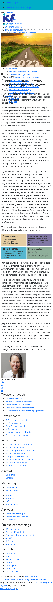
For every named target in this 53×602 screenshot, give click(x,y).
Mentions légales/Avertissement (32, 579)
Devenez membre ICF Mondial (19, 444)
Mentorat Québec (13, 559)
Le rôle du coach (13, 423)
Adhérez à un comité (15, 453)
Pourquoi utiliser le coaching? (19, 401)
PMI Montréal (11, 571)
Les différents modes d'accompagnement (24, 410)
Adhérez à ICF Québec (15, 447)
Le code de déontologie (16, 462)
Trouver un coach (13, 27)
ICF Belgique (11, 565)
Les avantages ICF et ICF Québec (20, 450)
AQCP (8, 556)
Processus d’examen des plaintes (20, 535)
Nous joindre (11, 504)
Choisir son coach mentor (17, 435)
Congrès (9, 477)
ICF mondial (10, 553)
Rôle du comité (12, 529)
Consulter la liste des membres (19, 407)
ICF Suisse (10, 568)
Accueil (4, 29)
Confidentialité (8, 579)
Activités (9, 538)
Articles (14, 29)
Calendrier (10, 474)
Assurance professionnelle (17, 465)
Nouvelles (10, 498)
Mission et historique (15, 513)
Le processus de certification (18, 432)
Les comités (10, 519)
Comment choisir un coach (17, 404)
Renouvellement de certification (20, 459)
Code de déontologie (15, 532)
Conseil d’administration (16, 516)
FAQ (7, 501)
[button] (28, 23)
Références (10, 541)
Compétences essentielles (17, 426)
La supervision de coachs (17, 456)
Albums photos (12, 490)
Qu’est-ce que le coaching (17, 420)
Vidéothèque (11, 487)
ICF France (10, 562)
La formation (11, 429)
